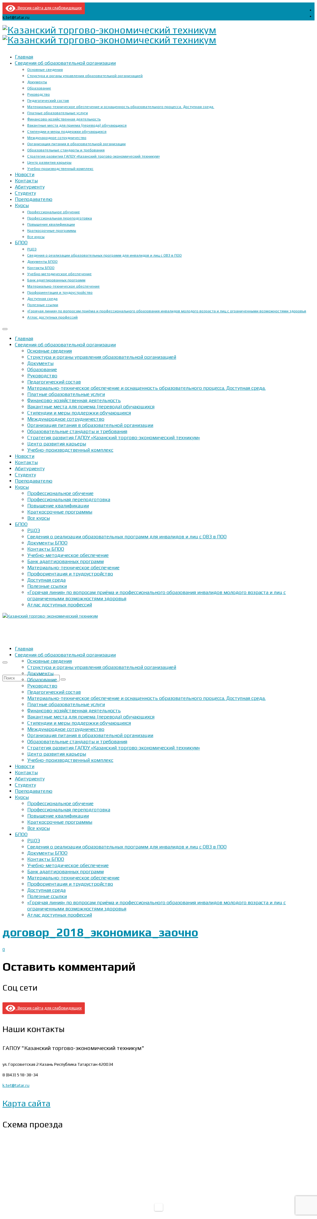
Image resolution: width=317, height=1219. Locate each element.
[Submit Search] (63, 679)
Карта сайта (26, 1103)
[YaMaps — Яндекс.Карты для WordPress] (158, 1207)
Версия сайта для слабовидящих (48, 7)
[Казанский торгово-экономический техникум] (158, 35)
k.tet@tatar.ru (15, 1085)
